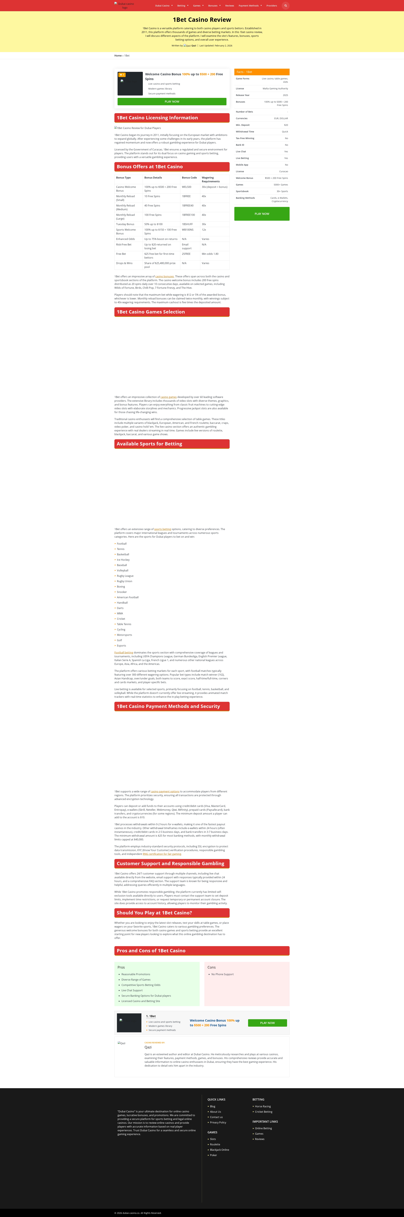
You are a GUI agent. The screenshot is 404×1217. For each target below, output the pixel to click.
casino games (168, 397)
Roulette (215, 1144)
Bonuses (212, 5)
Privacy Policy (218, 1122)
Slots (213, 1139)
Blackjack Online (219, 1149)
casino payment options (165, 791)
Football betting (123, 652)
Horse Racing (263, 1106)
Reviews (229, 5)
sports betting (162, 529)
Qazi (193, 45)
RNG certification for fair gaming (162, 854)
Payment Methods (249, 5)
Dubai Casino (162, 5)
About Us (215, 1111)
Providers (272, 5)
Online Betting (263, 1128)
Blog (212, 1106)
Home (118, 55)
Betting (181, 5)
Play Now (172, 101)
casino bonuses (164, 276)
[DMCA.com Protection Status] (141, 1157)
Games (196, 5)
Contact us (216, 1117)
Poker (213, 1155)
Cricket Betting (263, 1111)
